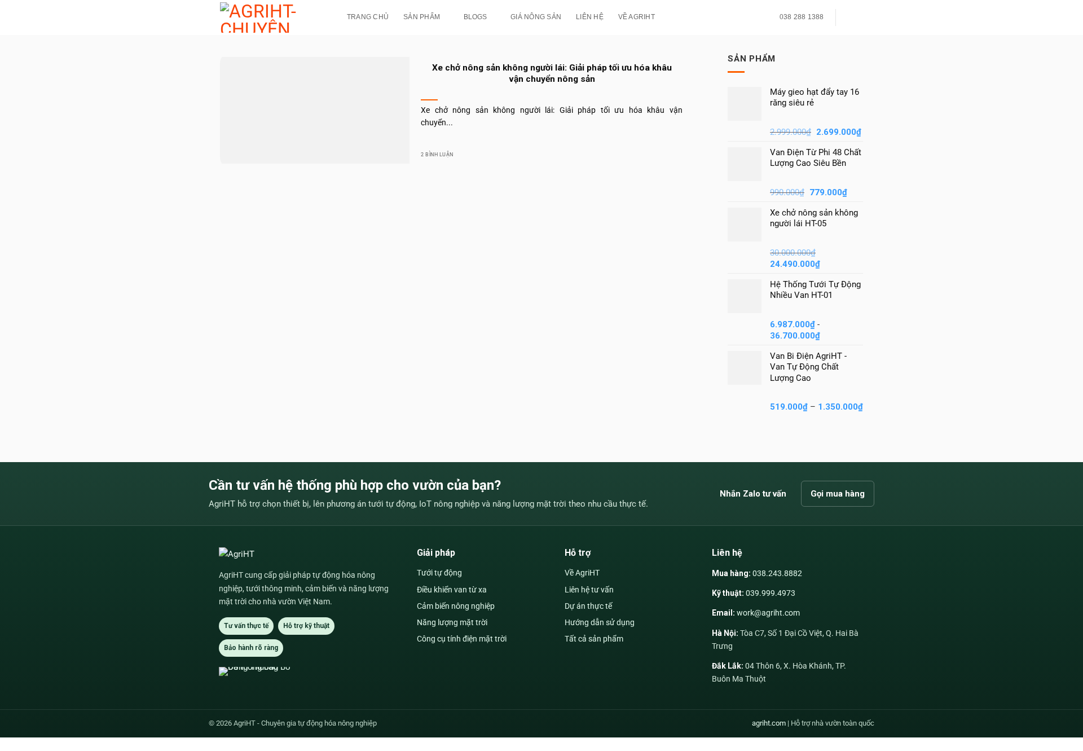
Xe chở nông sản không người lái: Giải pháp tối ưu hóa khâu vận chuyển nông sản (552, 73)
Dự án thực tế (588, 606)
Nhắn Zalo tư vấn (753, 494)
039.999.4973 (770, 593)
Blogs (475, 17)
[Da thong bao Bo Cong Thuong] (260, 671)
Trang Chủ (368, 17)
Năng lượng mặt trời (452, 622)
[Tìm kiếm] (851, 17)
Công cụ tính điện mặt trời (462, 638)
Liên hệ (590, 17)
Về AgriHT (636, 17)
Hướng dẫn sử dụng (600, 622)
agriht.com (769, 723)
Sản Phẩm (421, 17)
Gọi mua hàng (838, 494)
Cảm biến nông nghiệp (456, 606)
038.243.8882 (777, 573)
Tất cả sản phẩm (594, 638)
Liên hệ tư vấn (589, 589)
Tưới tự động (439, 572)
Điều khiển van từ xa (452, 589)
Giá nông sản (535, 17)
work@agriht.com (768, 612)
